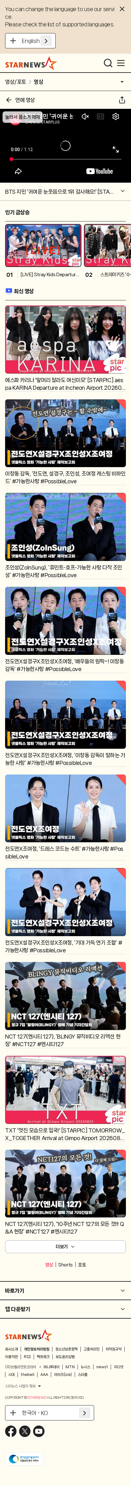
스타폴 (82, 1375)
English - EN (37, 41)
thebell (27, 1375)
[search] (108, 63)
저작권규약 (113, 1349)
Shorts (65, 1264)
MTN (70, 1367)
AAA (44, 1375)
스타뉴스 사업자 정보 (20, 1386)
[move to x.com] (25, 1431)
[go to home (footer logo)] (29, 1335)
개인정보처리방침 (36, 1349)
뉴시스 (85, 1367)
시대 (11, 1375)
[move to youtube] (39, 1431)
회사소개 (11, 1349)
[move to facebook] (11, 1431)
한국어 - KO (35, 1413)
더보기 (62, 1246)
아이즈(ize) (63, 1375)
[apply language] (46, 41)
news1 (102, 1367)
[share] (122, 100)
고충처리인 (92, 1349)
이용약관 (11, 1357)
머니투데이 (51, 1367)
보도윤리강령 (65, 1357)
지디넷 (118, 1367)
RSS (27, 1357)
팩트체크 (43, 1357)
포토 (82, 1264)
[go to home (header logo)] (31, 63)
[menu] (121, 63)
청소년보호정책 (66, 1349)
